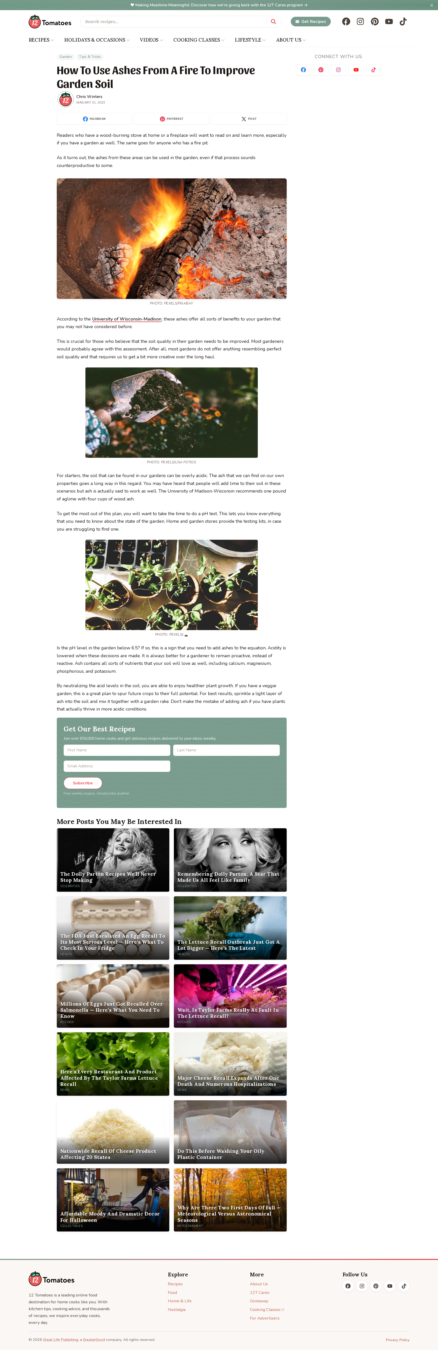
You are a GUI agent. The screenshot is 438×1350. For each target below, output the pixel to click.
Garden (66, 56)
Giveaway (259, 1301)
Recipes (175, 1284)
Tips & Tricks (90, 56)
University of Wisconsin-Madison (126, 319)
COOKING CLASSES (196, 40)
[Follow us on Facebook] (346, 21)
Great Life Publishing (60, 1339)
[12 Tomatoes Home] (51, 1278)
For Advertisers (265, 1318)
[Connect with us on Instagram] (338, 70)
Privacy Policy (398, 1339)
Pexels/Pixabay (178, 303)
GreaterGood (94, 1339)
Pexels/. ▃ (179, 634)
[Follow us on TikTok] (403, 21)
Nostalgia (177, 1309)
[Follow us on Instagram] (360, 21)
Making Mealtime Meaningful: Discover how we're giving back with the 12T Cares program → (221, 5)
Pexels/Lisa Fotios (178, 462)
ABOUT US (288, 40)
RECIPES (39, 40)
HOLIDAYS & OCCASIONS (94, 40)
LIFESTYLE (248, 40)
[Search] (273, 21)
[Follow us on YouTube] (389, 21)
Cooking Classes (265, 1309)
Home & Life (180, 1301)
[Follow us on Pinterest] (375, 21)
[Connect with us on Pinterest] (320, 70)
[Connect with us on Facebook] (303, 70)
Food (172, 1292)
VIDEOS (149, 40)
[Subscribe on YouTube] (355, 70)
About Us (259, 1284)
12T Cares (259, 1292)
